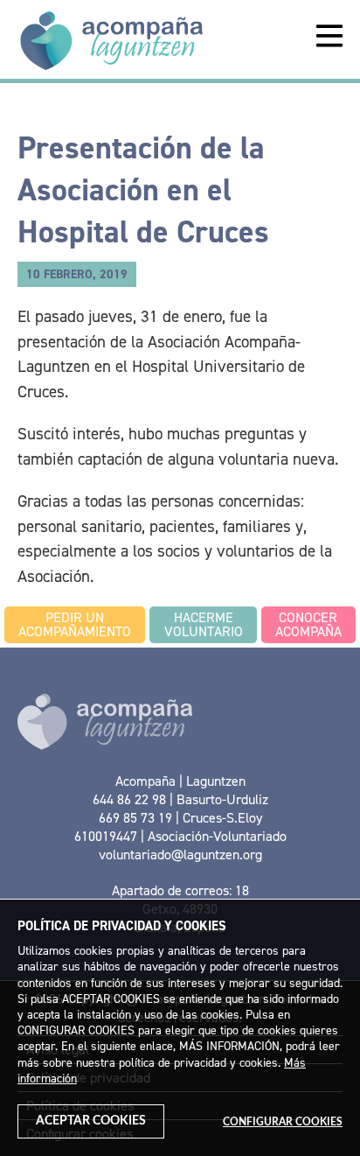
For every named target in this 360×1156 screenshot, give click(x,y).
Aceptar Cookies (91, 1121)
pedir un (74, 624)
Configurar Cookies (283, 1122)
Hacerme (203, 624)
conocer (308, 624)
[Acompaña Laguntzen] (111, 39)
